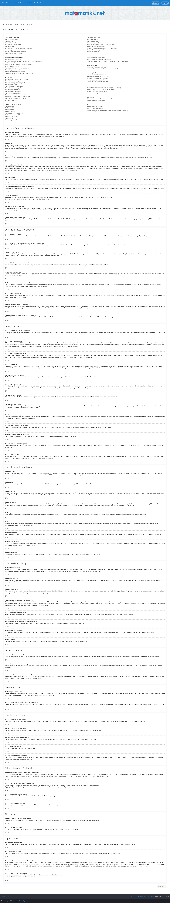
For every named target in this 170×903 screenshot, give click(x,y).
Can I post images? (10, 111)
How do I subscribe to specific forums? (97, 91)
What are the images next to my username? (17, 68)
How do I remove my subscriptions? (96, 93)
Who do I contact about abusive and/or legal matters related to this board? (107, 110)
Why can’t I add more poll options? (14, 86)
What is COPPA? (9, 41)
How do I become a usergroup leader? (97, 46)
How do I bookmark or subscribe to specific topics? (100, 89)
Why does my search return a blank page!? (98, 78)
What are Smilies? (10, 109)
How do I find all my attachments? (96, 100)
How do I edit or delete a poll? (13, 88)
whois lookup (120, 862)
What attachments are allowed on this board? (99, 99)
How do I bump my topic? (12, 100)
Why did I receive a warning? (12, 93)
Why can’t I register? (10, 43)
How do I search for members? (95, 80)
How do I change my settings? (13, 59)
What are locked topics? (11, 118)
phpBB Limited (52, 844)
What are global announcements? (14, 113)
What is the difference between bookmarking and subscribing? (104, 87)
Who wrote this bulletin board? (95, 106)
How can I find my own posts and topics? (98, 81)
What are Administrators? (94, 39)
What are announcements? (12, 115)
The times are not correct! (12, 63)
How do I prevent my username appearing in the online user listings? (24, 61)
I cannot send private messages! (96, 57)
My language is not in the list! (13, 66)
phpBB (15, 275)
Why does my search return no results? (97, 76)
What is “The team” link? (93, 51)
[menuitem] (17, 3)
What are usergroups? (93, 43)
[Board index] (85, 13)
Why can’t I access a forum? (12, 89)
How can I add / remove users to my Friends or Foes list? (102, 69)
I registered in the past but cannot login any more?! (19, 48)
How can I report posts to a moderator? (16, 95)
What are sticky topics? (11, 116)
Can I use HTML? (9, 108)
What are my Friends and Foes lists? (96, 67)
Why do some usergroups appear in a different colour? (102, 48)
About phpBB (122, 844)
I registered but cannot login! (13, 44)
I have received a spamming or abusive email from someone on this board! (107, 61)
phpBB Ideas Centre (79, 853)
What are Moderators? (93, 41)
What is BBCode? (9, 106)
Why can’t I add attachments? (13, 91)
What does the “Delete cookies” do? (15, 53)
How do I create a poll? (11, 84)
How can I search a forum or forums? (97, 75)
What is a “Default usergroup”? (95, 50)
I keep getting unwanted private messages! (99, 59)
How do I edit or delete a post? (13, 81)
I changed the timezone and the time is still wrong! (19, 64)
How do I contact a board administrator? (98, 112)
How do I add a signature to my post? (15, 82)
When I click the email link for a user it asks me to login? (20, 73)
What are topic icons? (11, 120)
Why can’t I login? (9, 46)
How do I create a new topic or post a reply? (17, 79)
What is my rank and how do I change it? (16, 71)
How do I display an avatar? (12, 70)
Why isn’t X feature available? (95, 108)
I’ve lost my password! (11, 50)
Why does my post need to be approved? (16, 98)
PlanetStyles (22, 901)
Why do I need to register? (12, 39)
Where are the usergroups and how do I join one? (100, 44)
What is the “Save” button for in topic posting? (17, 96)
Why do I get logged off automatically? (15, 51)
